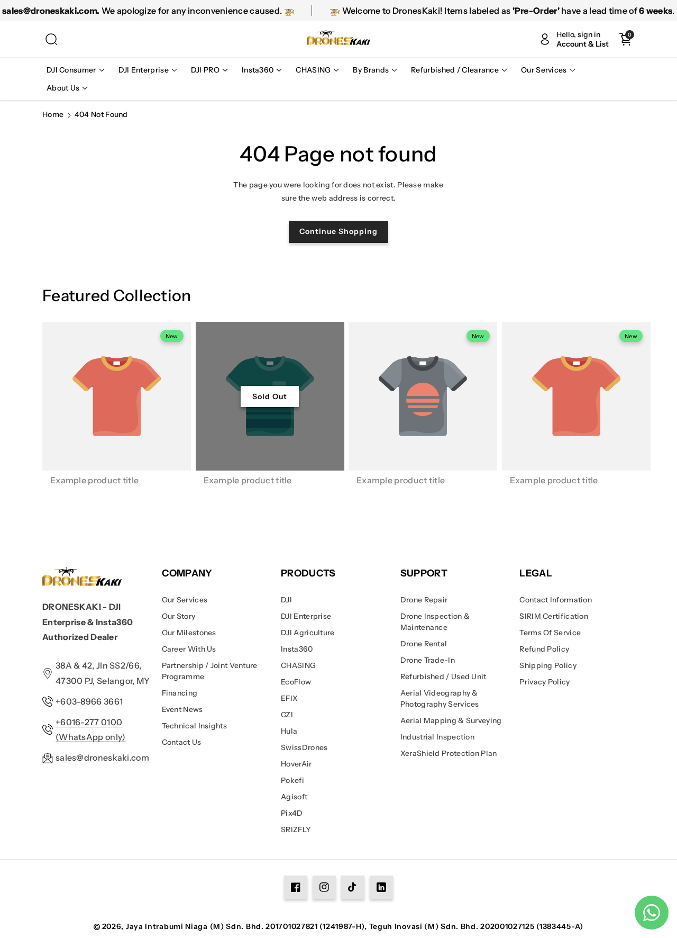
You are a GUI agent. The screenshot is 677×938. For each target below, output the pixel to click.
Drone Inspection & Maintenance (435, 621)
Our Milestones (189, 632)
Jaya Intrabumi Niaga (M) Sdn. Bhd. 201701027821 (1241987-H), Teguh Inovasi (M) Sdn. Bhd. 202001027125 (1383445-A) (354, 926)
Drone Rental (423, 643)
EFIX (289, 698)
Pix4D (292, 813)
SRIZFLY (296, 829)
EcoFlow (296, 682)
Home (52, 114)
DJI (286, 600)
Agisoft (294, 796)
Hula (289, 731)
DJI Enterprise (306, 616)
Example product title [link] (94, 480)
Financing (180, 693)
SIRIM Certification (553, 616)
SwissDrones (304, 747)
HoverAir (296, 764)
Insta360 (297, 649)
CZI (287, 714)
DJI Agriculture (308, 632)
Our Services (185, 600)
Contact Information (555, 600)
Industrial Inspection (437, 737)
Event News (182, 709)
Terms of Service (550, 632)
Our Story (179, 616)
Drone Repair (424, 600)
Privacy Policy (544, 682)
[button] (51, 39)
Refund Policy (544, 649)
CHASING (298, 665)
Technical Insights (194, 725)
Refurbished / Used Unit (443, 676)
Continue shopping (338, 231)
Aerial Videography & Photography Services (439, 698)
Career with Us (189, 649)
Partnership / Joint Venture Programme (210, 671)
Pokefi (292, 780)
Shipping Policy (548, 665)
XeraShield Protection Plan (448, 753)
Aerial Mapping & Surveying (451, 720)
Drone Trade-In (427, 660)
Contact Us (182, 742)
